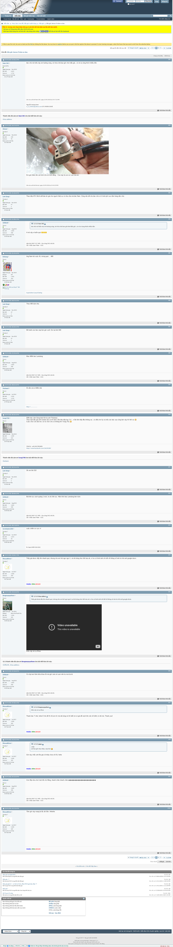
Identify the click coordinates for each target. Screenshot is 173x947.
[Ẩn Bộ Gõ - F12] (164, 946)
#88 (169, 353)
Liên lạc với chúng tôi (125, 931)
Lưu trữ (162, 931)
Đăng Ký (165, 1)
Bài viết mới (15, 19)
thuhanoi (6, 461)
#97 (169, 702)
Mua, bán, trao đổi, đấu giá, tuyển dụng (24, 23)
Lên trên (168, 861)
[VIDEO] (51, 908)
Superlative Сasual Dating (34, 293)
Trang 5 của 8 (134, 48)
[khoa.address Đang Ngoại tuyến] (7, 567)
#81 (169, 59)
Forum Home (7, 19)
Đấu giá (41, 23)
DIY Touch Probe (8, 893)
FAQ (21, 19)
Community (31, 19)
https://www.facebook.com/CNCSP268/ (38, 448)
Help (156, 1)
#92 (169, 493)
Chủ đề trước (80, 866)
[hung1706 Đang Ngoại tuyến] (7, 428)
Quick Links (50, 19)
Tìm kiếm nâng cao (164, 19)
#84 (169, 219)
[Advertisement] (56, 38)
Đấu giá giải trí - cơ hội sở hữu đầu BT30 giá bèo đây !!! (20, 884)
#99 (169, 776)
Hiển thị (167, 56)
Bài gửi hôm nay (29, 16)
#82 (169, 125)
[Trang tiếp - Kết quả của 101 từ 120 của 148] (164, 48)
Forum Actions (41, 19)
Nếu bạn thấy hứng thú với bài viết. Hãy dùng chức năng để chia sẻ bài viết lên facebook (36, 31)
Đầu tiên (143, 48)
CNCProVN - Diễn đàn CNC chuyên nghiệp (146, 931)
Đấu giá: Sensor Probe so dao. (17, 52)
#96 (169, 671)
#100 (169, 808)
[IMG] (50, 906)
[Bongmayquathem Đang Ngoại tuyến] (7, 605)
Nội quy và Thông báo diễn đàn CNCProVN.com (18, 29)
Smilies (51, 903)
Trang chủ (8, 16)
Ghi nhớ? (132, 4)
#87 (169, 326)
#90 (169, 414)
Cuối (167, 48)
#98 (169, 739)
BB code (51, 901)
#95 (169, 592)
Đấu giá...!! (6, 879)
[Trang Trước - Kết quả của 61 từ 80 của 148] (148, 48)
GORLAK (6, 665)
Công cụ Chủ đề (158, 56)
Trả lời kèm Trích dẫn (165, 110)
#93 (169, 525)
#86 (169, 300)
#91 (169, 467)
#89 (169, 384)
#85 (169, 253)
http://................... (31, 407)
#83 (169, 193)
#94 (169, 555)
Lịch (25, 19)
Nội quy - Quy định (55, 913)
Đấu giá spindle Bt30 (9, 874)
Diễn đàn (18, 16)
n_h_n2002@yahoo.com (34, 106)
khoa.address (7, 119)
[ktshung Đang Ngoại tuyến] (7, 266)
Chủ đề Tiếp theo (91, 866)
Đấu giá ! (5, 888)
